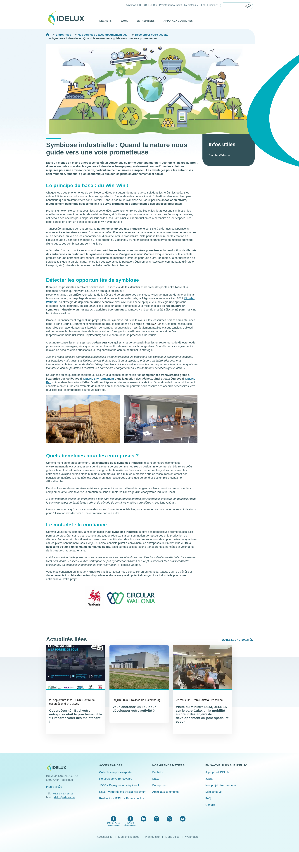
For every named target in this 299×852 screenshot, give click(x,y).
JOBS (153, 5)
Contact (213, 5)
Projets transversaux (170, 5)
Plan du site (152, 836)
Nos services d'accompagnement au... (103, 34)
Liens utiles (172, 836)
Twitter (169, 819)
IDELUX (88, 378)
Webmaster (192, 836)
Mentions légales (128, 836)
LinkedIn (143, 819)
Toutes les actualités (236, 640)
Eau (48, 382)
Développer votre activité (151, 34)
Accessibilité (104, 836)
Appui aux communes (178, 20)
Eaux (124, 20)
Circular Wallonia (219, 155)
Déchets (105, 20)
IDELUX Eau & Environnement (113, 824)
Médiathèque (191, 5)
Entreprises (146, 20)
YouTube (182, 819)
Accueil (47, 35)
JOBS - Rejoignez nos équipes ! (119, 785)
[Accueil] (66, 18)
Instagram (156, 819)
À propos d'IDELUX (137, 5)
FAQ (203, 5)
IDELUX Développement (130, 824)
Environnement (104, 378)
